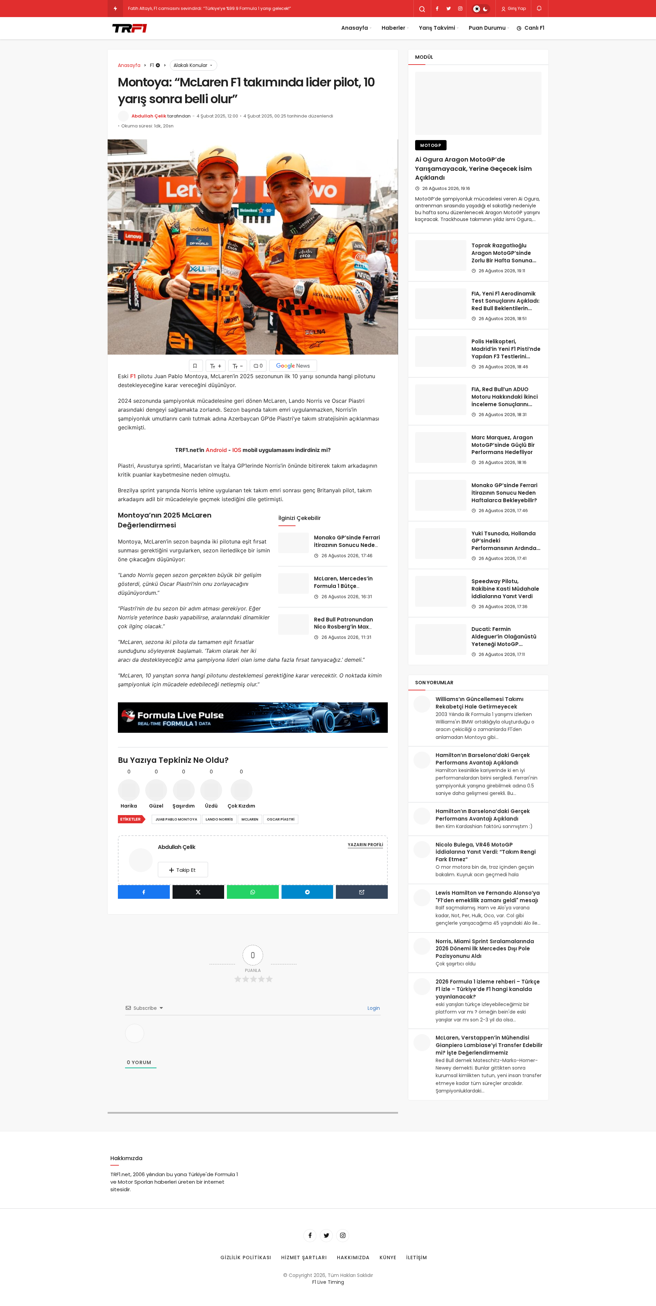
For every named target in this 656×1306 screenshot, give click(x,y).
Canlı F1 (534, 27)
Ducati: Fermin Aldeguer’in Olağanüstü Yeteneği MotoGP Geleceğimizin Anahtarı (504, 640)
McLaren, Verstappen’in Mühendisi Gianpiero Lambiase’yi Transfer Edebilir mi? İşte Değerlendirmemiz (489, 1045)
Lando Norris (219, 819)
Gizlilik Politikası (246, 1257)
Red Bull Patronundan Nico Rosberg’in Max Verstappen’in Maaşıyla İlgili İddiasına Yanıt (346, 630)
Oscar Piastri (281, 819)
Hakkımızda (353, 1257)
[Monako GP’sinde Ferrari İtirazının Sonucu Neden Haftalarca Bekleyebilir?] (293, 543)
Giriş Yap (516, 8)
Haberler (393, 27)
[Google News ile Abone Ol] (293, 366)
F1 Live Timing (328, 1282)
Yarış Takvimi (437, 27)
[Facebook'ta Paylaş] (144, 892)
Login (373, 1008)
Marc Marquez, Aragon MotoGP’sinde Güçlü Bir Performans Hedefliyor (503, 445)
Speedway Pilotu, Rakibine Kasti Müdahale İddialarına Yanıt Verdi (505, 589)
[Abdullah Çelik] (143, 859)
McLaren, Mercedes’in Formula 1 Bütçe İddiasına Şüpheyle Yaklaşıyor (343, 589)
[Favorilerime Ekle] (196, 366)
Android (215, 449)
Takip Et (186, 870)
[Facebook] (437, 8)
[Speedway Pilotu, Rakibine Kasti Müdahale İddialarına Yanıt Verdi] (440, 591)
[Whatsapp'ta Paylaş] (253, 892)
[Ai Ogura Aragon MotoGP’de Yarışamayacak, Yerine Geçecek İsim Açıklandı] (478, 103)
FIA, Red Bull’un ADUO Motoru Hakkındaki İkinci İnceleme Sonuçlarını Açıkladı (505, 400)
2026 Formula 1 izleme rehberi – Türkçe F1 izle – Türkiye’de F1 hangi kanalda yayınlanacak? (488, 989)
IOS (236, 449)
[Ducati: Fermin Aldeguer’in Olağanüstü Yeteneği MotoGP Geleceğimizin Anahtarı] (440, 639)
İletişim (416, 1257)
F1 (133, 376)
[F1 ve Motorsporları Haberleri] (129, 28)
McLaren (250, 819)
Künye (388, 1257)
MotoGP (430, 145)
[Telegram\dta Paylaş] (307, 892)
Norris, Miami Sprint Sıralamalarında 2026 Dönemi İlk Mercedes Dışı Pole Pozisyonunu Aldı (485, 949)
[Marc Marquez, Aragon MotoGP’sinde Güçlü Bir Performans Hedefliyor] (440, 447)
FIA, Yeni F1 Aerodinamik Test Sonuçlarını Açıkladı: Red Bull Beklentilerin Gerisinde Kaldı (505, 304)
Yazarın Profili (365, 845)
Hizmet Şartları (304, 1257)
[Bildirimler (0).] (539, 8)
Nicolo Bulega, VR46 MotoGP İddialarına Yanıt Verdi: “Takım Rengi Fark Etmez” (486, 852)
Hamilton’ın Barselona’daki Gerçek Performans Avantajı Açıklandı (483, 759)
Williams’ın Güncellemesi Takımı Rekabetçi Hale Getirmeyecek (479, 703)
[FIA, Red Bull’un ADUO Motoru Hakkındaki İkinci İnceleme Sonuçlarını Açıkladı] (440, 399)
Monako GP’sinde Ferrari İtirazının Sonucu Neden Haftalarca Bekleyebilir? (347, 545)
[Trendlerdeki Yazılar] (115, 8)
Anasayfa (354, 27)
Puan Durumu (487, 27)
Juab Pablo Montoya (176, 819)
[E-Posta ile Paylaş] (362, 892)
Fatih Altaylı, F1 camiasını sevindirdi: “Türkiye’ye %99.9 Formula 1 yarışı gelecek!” (209, 8)
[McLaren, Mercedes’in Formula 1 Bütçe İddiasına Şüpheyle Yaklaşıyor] (293, 583)
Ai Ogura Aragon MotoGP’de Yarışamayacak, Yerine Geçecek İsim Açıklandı (473, 168)
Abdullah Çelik (149, 116)
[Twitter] (448, 8)
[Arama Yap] (422, 9)
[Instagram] (460, 8)
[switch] (481, 9)
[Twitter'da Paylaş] (198, 892)
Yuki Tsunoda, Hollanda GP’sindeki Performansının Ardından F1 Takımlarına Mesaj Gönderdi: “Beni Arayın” (506, 548)
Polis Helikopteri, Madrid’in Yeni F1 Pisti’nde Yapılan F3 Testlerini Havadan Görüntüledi (506, 352)
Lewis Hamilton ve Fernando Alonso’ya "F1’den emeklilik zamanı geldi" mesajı (488, 896)
